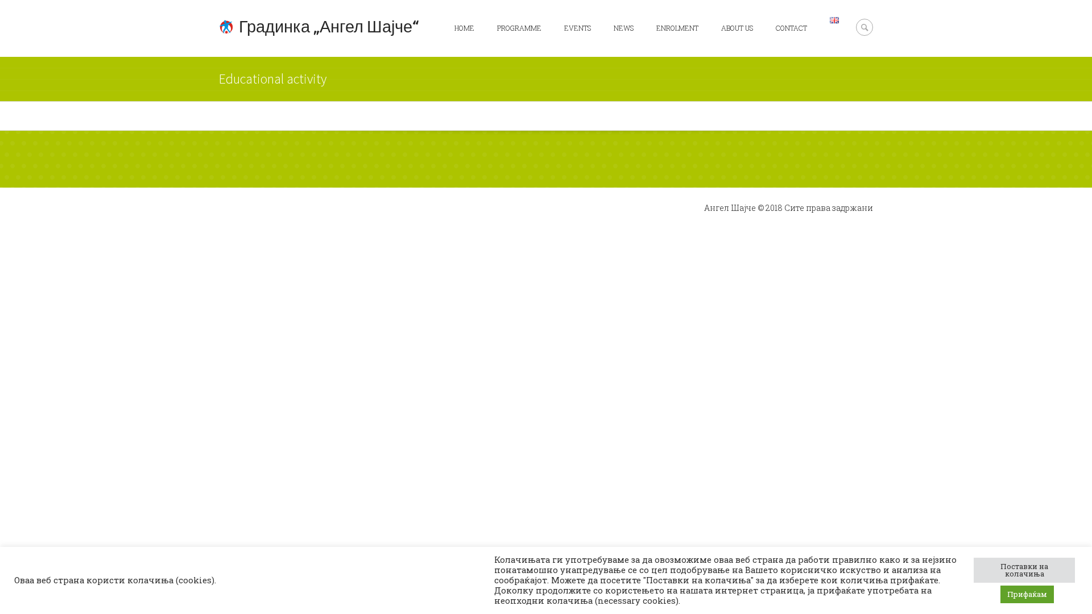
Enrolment (677, 27)
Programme (519, 27)
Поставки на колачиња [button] (1024, 570)
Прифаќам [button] (1027, 594)
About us (737, 27)
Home (464, 27)
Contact (791, 27)
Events (577, 27)
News (624, 27)
